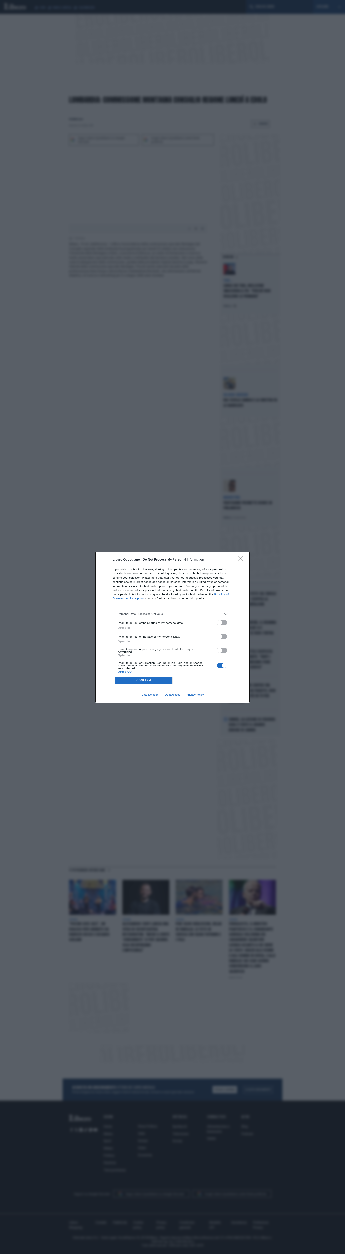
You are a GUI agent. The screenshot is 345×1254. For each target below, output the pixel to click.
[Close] (241, 560)
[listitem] (172, 614)
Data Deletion (150, 694)
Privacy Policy (195, 694)
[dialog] (172, 627)
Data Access (172, 694)
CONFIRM (143, 680)
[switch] (222, 622)
